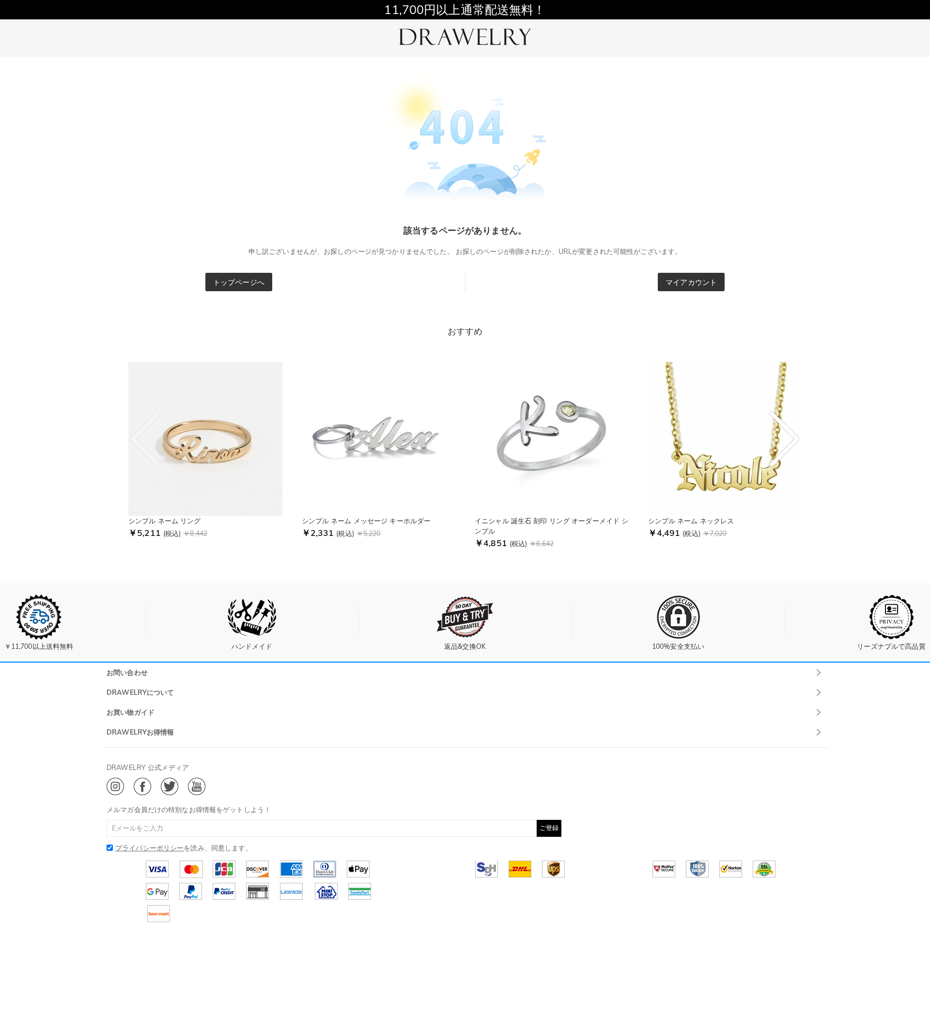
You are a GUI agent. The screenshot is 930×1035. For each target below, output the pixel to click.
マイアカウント (691, 282)
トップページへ (238, 282)
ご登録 (549, 827)
